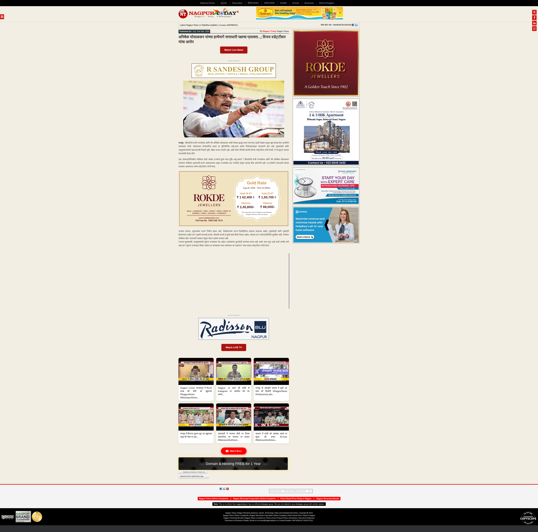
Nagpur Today (269, 31)
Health (283, 3)
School (295, 3)
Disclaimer (293, 518)
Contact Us (261, 518)
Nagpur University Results (327, 499)
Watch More (236, 451)
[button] (196, 379)
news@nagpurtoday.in (268, 520)
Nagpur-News (250, 518)
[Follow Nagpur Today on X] (224, 489)
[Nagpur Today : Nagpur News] (208, 14)
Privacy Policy (282, 518)
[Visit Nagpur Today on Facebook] (353, 25)
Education (237, 3)
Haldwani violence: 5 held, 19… (193, 472)
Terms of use (271, 518)
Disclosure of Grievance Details (237, 520)
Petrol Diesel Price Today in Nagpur (295, 499)
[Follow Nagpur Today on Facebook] (221, 489)
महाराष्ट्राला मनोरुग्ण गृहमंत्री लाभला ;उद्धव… (193, 476)
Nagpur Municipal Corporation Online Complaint (254, 499)
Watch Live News (233, 50)
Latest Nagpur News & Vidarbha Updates (199, 25)
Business (309, 3)
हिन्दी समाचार (253, 3)
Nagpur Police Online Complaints (213, 499)
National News (207, 3)
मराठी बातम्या (269, 3)
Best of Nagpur (326, 3)
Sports (223, 3)
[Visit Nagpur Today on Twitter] (356, 25)
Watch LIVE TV (234, 347)
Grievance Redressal (306, 518)
